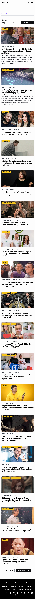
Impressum (30, 586)
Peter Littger (6, 87)
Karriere (21, 583)
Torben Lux (5, 158)
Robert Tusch (6, 557)
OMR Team (4, 189)
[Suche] (28, 2)
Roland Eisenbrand (8, 280)
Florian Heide (6, 220)
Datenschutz (7, 589)
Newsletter (13, 586)
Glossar (21, 586)
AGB (14, 589)
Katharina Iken (6, 46)
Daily (11, 14)
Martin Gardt (6, 249)
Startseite (4, 14)
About (14, 583)
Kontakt (4, 586)
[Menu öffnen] (32, 2)
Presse (28, 583)
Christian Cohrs (7, 130)
